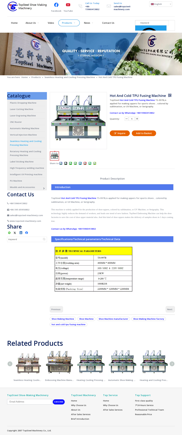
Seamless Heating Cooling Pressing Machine (28, 380)
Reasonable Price (143, 414)
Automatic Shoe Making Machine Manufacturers (122, 380)
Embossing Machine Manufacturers (59, 380)
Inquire (121, 133)
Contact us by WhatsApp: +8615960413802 (132, 112)
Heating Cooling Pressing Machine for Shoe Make (91, 380)
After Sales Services (80, 414)
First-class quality (144, 400)
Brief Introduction (80, 419)
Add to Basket (144, 133)
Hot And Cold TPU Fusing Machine (137, 100)
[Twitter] (15, 233)
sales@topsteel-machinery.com (122, 8)
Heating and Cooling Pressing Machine (154, 380)
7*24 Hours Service (144, 405)
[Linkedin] (21, 233)
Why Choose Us (78, 405)
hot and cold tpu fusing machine (68, 324)
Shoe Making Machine (63, 318)
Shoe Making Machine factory (148, 318)
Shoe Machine (86, 318)
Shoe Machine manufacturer (113, 318)
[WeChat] (9, 233)
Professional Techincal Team (149, 409)
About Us (75, 409)
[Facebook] (27, 233)
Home (74, 400)
